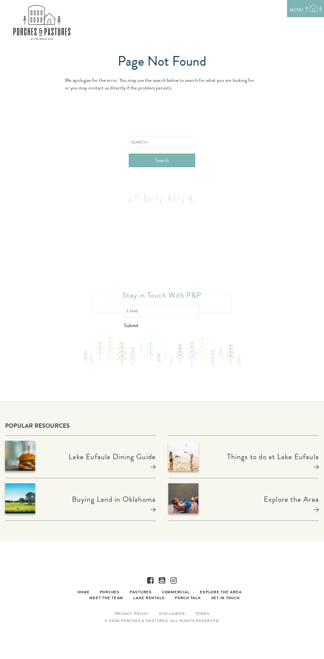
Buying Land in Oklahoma (114, 499)
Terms (202, 613)
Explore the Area (291, 499)
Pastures (141, 592)
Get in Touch (225, 598)
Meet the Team (106, 598)
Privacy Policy (132, 613)
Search (162, 160)
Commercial (176, 592)
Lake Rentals (149, 598)
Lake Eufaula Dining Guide (112, 456)
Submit (131, 325)
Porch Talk (188, 598)
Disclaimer (172, 613)
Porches (109, 592)
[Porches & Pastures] (41, 22)
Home (83, 592)
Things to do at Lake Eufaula (273, 456)
